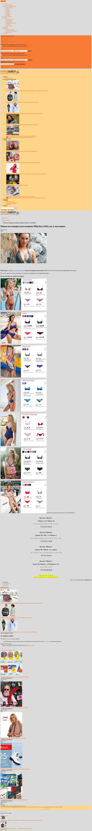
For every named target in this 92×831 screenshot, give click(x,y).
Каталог (5, 33)
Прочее (8, 15)
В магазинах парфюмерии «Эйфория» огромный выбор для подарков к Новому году (27, 90)
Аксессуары (9, 7)
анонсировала (18, 270)
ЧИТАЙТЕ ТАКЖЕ (5, 588)
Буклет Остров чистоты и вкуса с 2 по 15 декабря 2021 (14, 799)
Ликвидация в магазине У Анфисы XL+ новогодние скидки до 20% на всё (24, 113)
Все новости (9, 5)
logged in (9, 638)
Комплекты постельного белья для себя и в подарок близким (21, 136)
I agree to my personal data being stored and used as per (18, 46)
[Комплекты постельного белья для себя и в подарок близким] (12, 134)
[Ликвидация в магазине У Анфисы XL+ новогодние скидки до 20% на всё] (12, 112)
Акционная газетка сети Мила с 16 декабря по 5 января (14, 707)
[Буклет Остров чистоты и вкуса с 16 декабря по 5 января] (11, 675)
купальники (6, 583)
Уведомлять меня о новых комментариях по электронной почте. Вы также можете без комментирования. (32, 641)
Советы (8, 24)
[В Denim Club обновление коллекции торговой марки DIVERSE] (12, 123)
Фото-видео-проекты (11, 30)
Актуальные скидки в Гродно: (8, 650)
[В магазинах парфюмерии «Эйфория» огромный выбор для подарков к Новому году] (12, 89)
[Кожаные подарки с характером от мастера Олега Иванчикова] (12, 149)
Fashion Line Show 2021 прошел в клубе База (17, 185)
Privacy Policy (31, 46)
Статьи (5, 18)
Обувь (7, 12)
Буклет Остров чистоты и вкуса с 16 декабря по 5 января (14, 676)
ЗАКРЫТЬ (3, 1)
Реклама (5, 67)
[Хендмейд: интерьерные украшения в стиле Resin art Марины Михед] (12, 161)
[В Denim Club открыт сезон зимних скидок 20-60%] (11, 737)
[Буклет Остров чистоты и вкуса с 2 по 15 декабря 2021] (11, 798)
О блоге (5, 66)
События (5, 27)
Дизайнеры (9, 20)
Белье (7, 8)
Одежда (8, 14)
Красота (8, 11)
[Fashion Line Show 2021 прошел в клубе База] (12, 183)
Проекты (5, 28)
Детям (7, 10)
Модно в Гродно (10, 29)
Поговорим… (9, 21)
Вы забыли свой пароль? (7, 52)
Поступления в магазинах (9, 6)
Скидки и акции (7, 16)
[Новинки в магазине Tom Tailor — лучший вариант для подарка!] (12, 100)
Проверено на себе (11, 23)
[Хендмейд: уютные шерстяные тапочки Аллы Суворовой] (12, 195)
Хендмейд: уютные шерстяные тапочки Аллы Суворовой (20, 196)
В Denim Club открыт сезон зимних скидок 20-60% (13, 738)
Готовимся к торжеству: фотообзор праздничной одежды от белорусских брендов (26, 173)
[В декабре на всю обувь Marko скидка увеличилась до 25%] (11, 767)
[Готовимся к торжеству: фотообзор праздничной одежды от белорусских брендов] (12, 172)
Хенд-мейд (9, 25)
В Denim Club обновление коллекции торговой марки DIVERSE (22, 124)
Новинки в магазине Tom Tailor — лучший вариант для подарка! (22, 102)
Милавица (6, 585)
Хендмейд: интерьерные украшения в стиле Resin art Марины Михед (23, 162)
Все (7, 137)
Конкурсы (8, 32)
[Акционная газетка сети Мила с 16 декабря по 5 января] (11, 706)
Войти (5, 38)
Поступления (6, 220)
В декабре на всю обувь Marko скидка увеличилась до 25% (15, 769)
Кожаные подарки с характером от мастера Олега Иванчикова (21, 151)
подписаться (47, 641)
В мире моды (9, 19)
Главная (5, 3)
